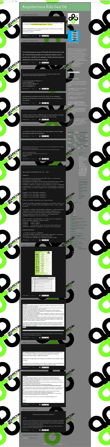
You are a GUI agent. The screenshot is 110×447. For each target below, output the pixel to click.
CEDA (80, 193)
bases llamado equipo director (79, 134)
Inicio (45, 435)
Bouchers (70, 136)
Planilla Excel (75, 142)
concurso (82, 136)
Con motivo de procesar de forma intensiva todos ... (78, 222)
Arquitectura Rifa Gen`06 (44, 7)
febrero (72, 212)
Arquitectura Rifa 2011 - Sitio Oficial (83, 182)
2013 (70, 207)
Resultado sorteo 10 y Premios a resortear (34, 249)
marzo (72, 210)
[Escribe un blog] (44, 36)
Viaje (81, 148)
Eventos (85, 137)
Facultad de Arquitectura (82, 196)
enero (72, 214)
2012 (70, 251)
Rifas (86, 146)
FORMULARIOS (81, 139)
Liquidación (83, 141)
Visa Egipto (26, 128)
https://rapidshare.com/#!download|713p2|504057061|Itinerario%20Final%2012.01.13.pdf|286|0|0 (43, 330)
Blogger (65, 444)
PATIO (80, 198)
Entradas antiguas (58, 435)
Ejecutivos (79, 137)
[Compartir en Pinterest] (48, 36)
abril (72, 208)
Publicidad (80, 144)
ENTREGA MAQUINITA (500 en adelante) (35, 112)
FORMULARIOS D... (79, 248)
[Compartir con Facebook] (46, 36)
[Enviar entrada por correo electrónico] (40, 35)
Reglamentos (71, 146)
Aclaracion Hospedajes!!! (29, 373)
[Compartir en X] (45, 36)
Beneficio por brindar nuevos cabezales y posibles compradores (40, 167)
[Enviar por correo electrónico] (42, 36)
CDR (77, 136)
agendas (71, 132)
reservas (79, 146)
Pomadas (70, 144)
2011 (70, 253)
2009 (70, 258)
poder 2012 (83, 142)
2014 (70, 204)
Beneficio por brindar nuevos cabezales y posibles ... (77, 236)
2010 (70, 255)
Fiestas (72, 139)
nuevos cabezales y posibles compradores (34, 346)
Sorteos (74, 148)
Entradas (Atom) (32, 438)
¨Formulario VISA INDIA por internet (33, 44)
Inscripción (71, 141)
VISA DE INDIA (27, 18)
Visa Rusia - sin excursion (30, 142)
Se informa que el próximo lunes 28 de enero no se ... (78, 225)
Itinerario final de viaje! (29, 302)
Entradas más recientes (30, 435)
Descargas (71, 137)
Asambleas (83, 132)
